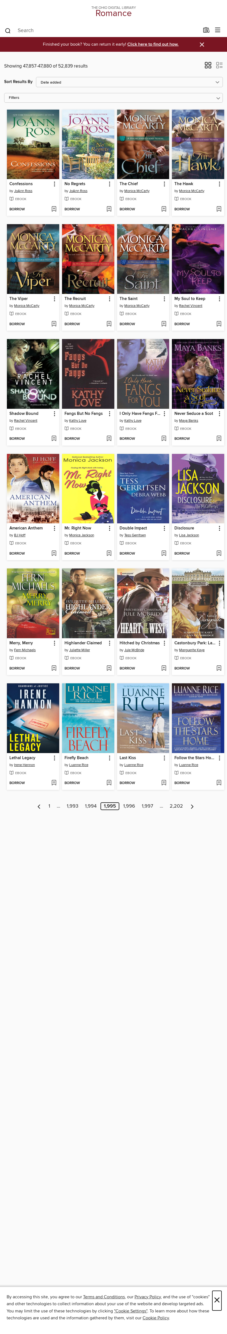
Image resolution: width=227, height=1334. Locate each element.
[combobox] (102, 30)
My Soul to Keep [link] (189, 298)
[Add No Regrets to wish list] (108, 209)
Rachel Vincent (190, 306)
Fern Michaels (25, 650)
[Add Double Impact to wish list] (163, 553)
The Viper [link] (18, 298)
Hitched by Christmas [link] (140, 643)
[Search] (8, 30)
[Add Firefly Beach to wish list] (108, 783)
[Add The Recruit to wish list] (108, 324)
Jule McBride (134, 650)
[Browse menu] (218, 30)
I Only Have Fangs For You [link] (141, 413)
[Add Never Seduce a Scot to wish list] (218, 439)
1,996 (129, 806)
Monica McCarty (136, 191)
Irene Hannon (24, 765)
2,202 (176, 806)
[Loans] (206, 31)
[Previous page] (39, 806)
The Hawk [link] (183, 184)
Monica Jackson (81, 535)
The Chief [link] (129, 184)
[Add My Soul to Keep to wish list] (218, 324)
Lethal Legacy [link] (22, 758)
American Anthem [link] (26, 528)
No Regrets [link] (75, 184)
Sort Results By (18, 81)
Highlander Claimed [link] (83, 643)
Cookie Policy (156, 1318)
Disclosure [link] (184, 528)
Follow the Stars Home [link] (195, 758)
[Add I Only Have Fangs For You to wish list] (163, 439)
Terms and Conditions (104, 1297)
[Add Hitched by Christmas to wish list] (163, 668)
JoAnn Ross (23, 191)
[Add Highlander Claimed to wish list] (108, 668)
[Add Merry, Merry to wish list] (53, 668)
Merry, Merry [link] (21, 643)
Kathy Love (77, 420)
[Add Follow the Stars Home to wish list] (218, 783)
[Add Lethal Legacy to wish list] (53, 783)
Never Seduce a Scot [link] (193, 413)
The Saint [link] (129, 298)
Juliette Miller (79, 650)
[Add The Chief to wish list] (163, 209)
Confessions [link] (21, 184)
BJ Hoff (19, 535)
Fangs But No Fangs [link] (84, 413)
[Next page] (192, 806)
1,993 (72, 806)
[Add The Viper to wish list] (53, 324)
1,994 (91, 806)
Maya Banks (188, 420)
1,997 (147, 806)
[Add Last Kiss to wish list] (163, 783)
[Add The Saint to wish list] (163, 324)
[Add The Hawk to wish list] (218, 209)
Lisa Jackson (189, 535)
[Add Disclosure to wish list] (218, 553)
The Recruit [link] (75, 298)
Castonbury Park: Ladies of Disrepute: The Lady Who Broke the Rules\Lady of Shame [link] (195, 643)
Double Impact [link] (133, 528)
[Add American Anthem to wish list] (53, 553)
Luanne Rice (78, 765)
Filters (14, 97)
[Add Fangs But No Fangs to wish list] (108, 439)
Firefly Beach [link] (77, 758)
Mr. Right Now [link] (78, 528)
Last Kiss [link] (128, 758)
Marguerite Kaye (192, 650)
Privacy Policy (148, 1297)
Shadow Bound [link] (23, 413)
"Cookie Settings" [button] (130, 1311)
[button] (208, 67)
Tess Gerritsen (135, 535)
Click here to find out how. (153, 44)
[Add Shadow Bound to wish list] (53, 439)
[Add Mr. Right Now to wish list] (108, 553)
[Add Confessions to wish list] (53, 209)
